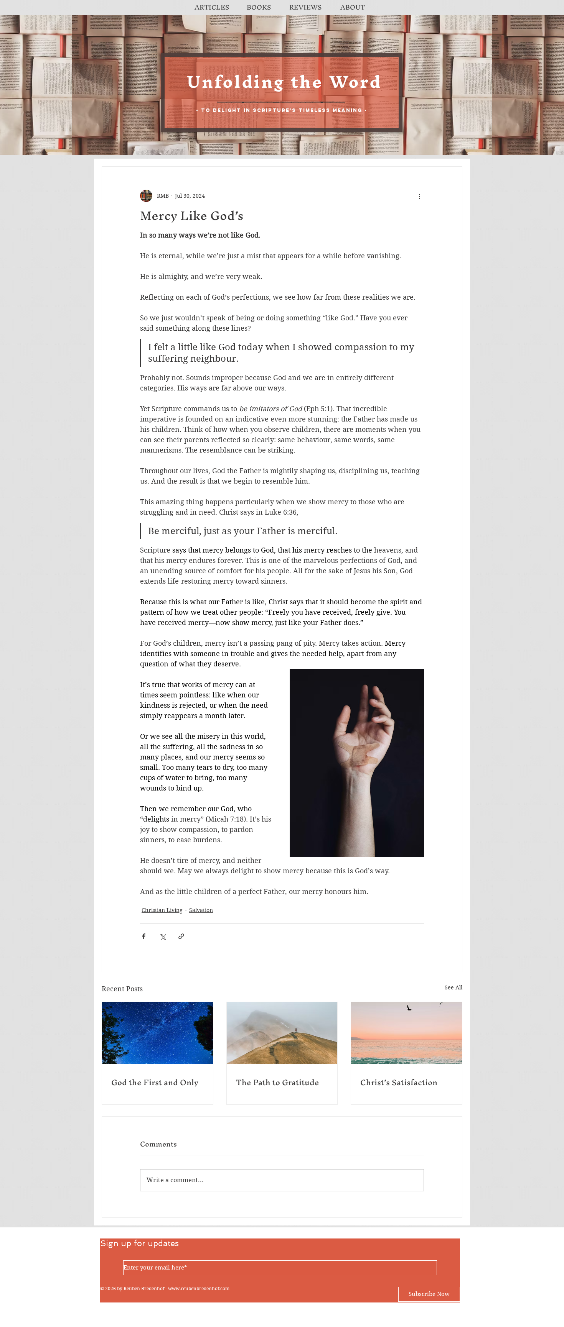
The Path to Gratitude (277, 1082)
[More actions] (419, 195)
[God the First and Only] (157, 1033)
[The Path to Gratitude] (282, 1033)
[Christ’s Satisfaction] (406, 1033)
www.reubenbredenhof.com (198, 1288)
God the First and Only (154, 1082)
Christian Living (162, 910)
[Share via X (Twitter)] (162, 936)
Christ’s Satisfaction (398, 1082)
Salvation (201, 910)
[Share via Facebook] (143, 936)
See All (453, 987)
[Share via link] (181, 936)
